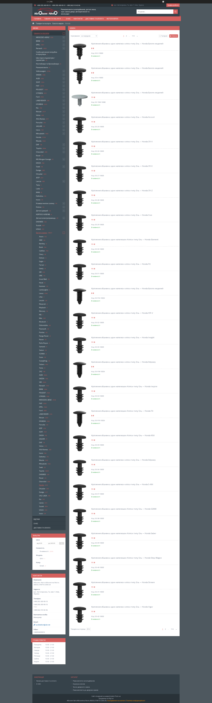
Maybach (42, 308)
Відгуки (37, 519)
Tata (38, 185)
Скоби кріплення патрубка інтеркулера (46, 53)
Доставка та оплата (94, 19)
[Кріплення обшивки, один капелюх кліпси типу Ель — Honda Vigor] (79, 615)
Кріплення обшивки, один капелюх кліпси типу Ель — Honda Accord (122, 117)
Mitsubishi (40, 133)
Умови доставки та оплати (46, 681)
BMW (38, 41)
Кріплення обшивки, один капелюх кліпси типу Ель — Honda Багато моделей (127, 43)
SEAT (38, 82)
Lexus (41, 293)
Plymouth (42, 329)
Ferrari (41, 265)
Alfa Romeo (40, 119)
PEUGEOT (39, 89)
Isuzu (38, 200)
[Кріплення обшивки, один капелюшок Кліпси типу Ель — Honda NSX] (79, 443)
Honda (38, 137)
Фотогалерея (112, 19)
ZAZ (40, 371)
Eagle (41, 261)
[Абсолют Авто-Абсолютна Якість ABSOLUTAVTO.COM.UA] (46, 11)
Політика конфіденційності (135, 701)
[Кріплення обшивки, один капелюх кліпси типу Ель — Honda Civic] (79, 223)
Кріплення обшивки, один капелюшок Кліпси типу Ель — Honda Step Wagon (126, 558)
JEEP (38, 178)
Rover (38, 156)
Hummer (42, 286)
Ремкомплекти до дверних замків (85, 690)
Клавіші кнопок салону (45, 203)
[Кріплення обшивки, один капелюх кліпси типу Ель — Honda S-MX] (79, 492)
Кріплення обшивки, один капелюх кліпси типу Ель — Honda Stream (123, 582)
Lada (38, 189)
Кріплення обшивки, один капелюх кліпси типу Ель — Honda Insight (122, 337)
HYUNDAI (39, 104)
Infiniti (38, 229)
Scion (41, 357)
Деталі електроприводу (45, 218)
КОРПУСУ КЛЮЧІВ (43, 214)
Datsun (41, 258)
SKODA (38, 75)
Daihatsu (39, 196)
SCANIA (42, 354)
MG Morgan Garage (43, 159)
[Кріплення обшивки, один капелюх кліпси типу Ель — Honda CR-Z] (79, 198)
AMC (40, 240)
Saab (38, 167)
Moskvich (42, 322)
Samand (42, 347)
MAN (38, 192)
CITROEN (39, 93)
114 (133, 36)
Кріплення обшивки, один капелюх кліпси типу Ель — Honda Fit (121, 264)
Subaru (41, 364)
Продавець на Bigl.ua (106, 698)
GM (40, 272)
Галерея (164, 36)
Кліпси (38, 207)
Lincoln (41, 300)
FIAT (37, 86)
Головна (37, 19)
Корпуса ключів (79, 684)
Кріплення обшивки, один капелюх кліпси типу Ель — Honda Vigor (122, 607)
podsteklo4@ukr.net (43, 625)
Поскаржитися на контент (116, 701)
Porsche (39, 122)
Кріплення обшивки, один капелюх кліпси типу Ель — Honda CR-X (121, 166)
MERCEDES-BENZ (42, 37)
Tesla (41, 368)
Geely (41, 268)
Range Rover (44, 336)
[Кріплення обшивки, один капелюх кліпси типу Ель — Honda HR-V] (79, 321)
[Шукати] (175, 11)
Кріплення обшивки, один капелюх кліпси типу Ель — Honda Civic (121, 215)
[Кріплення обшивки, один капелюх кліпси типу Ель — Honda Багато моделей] (79, 51)
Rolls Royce (43, 343)
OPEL (38, 45)
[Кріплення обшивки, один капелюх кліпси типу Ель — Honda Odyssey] (79, 370)
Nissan (38, 111)
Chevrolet (40, 152)
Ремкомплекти (42, 67)
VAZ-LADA (43, 496)
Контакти (78, 19)
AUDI (38, 78)
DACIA (38, 163)
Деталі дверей (42, 211)
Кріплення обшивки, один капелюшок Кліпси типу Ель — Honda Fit (122, 411)
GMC (40, 276)
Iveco (38, 130)
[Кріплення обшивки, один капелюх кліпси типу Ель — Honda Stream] (79, 590)
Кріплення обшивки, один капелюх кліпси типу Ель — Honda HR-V (122, 313)
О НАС (38, 684)
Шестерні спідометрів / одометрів (45, 59)
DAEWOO (39, 222)
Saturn (41, 350)
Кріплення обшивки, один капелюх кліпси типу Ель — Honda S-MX (122, 484)
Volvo (38, 115)
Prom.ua (118, 696)
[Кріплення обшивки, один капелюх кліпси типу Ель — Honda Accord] (79, 125)
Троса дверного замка (81, 687)
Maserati (42, 304)
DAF (37, 144)
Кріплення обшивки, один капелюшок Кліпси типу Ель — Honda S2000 (123, 509)
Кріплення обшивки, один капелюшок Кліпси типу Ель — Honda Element (124, 239)
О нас (68, 19)
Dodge (38, 170)
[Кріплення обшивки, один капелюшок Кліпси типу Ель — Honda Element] (79, 247)
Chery (41, 254)
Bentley (42, 244)
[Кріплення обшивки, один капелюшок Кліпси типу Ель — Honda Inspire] (79, 394)
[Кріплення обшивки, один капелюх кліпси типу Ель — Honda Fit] (79, 272)
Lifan (41, 297)
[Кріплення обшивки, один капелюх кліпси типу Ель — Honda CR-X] (79, 174)
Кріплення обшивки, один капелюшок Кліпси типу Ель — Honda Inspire (124, 386)
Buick (41, 247)
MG (40, 315)
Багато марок (58, 23)
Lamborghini (43, 290)
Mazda (38, 141)
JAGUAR (39, 126)
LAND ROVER (41, 100)
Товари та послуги (52, 19)
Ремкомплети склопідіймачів (84, 681)
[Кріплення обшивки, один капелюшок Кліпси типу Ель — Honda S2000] (79, 517)
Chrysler (39, 174)
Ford (38, 97)
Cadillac (42, 251)
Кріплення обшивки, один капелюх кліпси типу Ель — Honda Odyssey (123, 362)
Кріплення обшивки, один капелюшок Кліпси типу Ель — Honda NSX (123, 435)
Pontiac (42, 332)
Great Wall (43, 279)
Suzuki (38, 225)
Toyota (38, 148)
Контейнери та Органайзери (47, 64)
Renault (39, 48)
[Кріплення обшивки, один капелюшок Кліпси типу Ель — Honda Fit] (79, 419)
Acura (41, 237)
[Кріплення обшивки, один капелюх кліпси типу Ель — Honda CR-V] (79, 149)
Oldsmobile (43, 325)
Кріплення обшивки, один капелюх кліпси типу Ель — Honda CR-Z (122, 190)
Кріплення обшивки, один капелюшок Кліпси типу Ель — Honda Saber (123, 533)
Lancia (38, 181)
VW (40, 382)
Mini (40, 318)
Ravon (41, 339)
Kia (37, 108)
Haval (41, 283)
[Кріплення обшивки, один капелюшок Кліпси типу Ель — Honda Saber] (79, 541)
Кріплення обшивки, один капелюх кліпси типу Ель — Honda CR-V (122, 141)
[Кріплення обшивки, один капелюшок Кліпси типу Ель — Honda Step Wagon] (79, 566)
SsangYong (43, 361)
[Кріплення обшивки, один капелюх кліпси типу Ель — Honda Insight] (79, 345)
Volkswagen (41, 71)
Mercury (42, 311)
